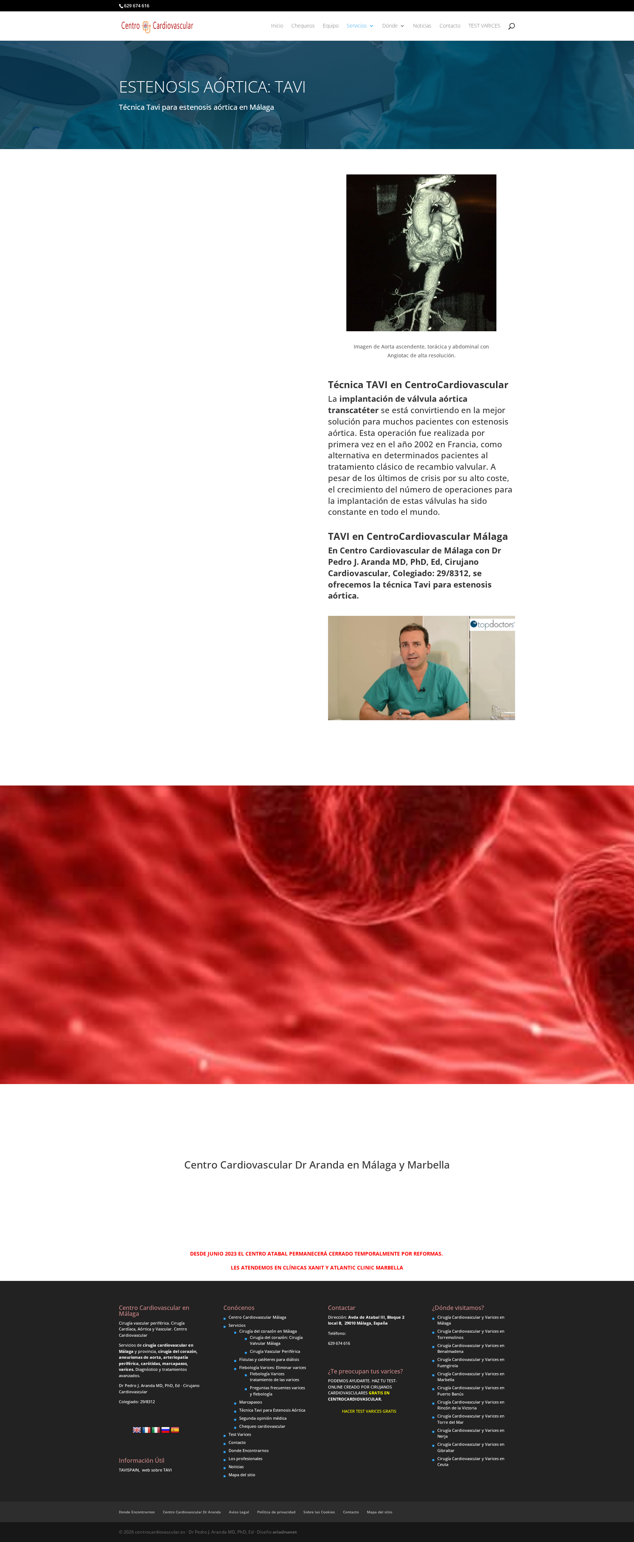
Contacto (450, 26)
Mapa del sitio (242, 1474)
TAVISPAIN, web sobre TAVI (145, 1470)
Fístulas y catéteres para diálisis (269, 1359)
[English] (136, 1430)
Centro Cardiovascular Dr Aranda (192, 1511)
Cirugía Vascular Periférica (275, 1351)
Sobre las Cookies (319, 1511)
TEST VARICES (484, 26)
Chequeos (303, 26)
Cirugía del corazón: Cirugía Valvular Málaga (276, 1340)
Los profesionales (245, 1458)
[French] (146, 1430)
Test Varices (240, 1434)
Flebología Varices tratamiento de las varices (274, 1377)
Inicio (277, 26)
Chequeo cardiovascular (262, 1426)
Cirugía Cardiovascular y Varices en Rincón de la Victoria (470, 1405)
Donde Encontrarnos (249, 1450)
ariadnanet (285, 1532)
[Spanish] (175, 1430)
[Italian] (156, 1430)
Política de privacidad (276, 1511)
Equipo (331, 26)
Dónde (390, 26)
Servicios (357, 26)
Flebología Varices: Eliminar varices (272, 1367)
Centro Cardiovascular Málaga (257, 1317)
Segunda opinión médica (263, 1418)
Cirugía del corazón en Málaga (268, 1331)
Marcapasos (250, 1402)
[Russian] (165, 1430)
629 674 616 (136, 6)
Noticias (422, 26)
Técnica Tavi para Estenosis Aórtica (272, 1410)
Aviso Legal (239, 1511)
